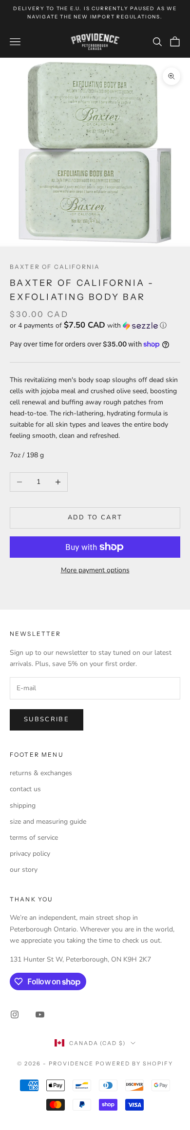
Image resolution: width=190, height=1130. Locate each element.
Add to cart (95, 517)
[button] (95, 325)
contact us (25, 789)
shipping (23, 805)
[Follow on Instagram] (14, 1014)
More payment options (95, 570)
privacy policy (30, 853)
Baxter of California (55, 266)
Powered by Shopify (134, 1063)
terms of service (34, 837)
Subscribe (46, 719)
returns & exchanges (41, 773)
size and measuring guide (48, 821)
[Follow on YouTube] (40, 1014)
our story (24, 869)
